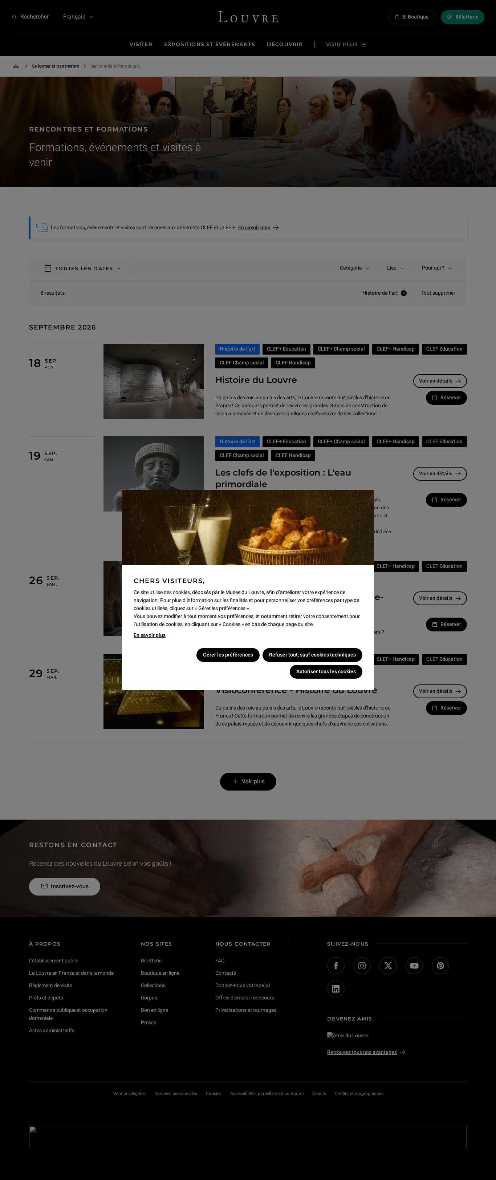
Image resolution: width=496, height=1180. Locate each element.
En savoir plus (150, 635)
